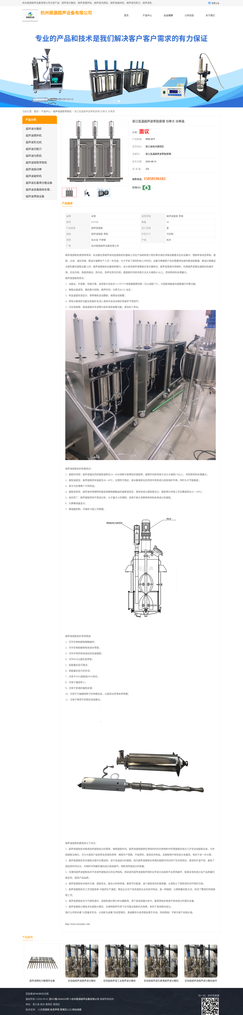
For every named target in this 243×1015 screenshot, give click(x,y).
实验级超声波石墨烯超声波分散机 (121, 981)
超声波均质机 (34, 155)
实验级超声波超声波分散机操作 (161, 981)
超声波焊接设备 (35, 196)
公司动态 (189, 15)
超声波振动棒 (34, 169)
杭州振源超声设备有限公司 (85, 999)
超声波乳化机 (34, 142)
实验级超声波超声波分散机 (42, 981)
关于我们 (210, 15)
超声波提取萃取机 (62, 111)
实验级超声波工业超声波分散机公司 (82, 981)
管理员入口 (66, 1009)
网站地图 (76, 1009)
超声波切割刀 (34, 149)
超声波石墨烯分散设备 (39, 182)
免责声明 (54, 1009)
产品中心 (147, 15)
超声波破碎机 (34, 176)
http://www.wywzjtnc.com (77, 924)
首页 (126, 15)
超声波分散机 (34, 128)
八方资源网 (43, 1009)
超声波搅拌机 (34, 135)
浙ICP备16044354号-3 (60, 999)
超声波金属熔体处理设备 (40, 189)
